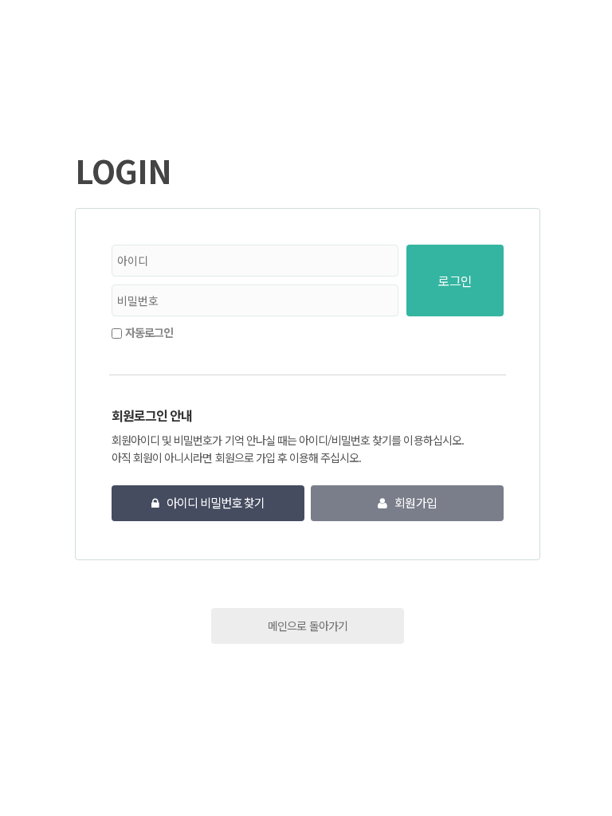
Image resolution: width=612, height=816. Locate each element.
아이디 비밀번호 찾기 (216, 502)
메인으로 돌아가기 (307, 626)
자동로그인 (149, 332)
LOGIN (123, 170)
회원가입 (415, 502)
